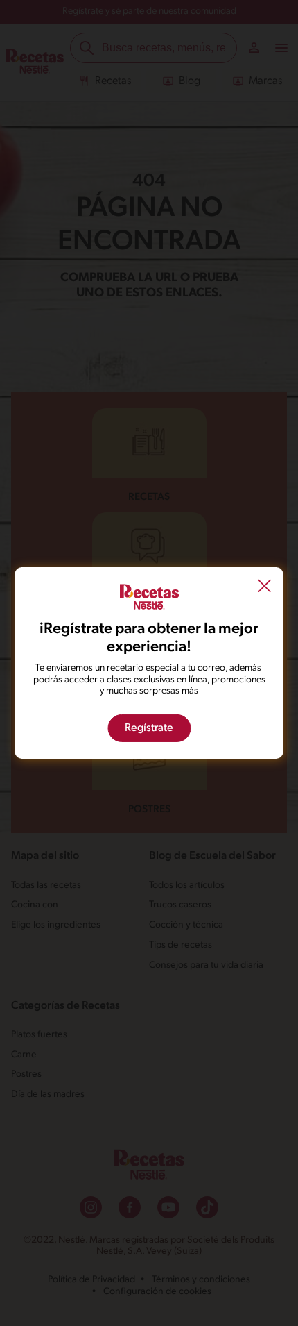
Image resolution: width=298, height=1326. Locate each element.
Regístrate (149, 728)
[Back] (264, 588)
